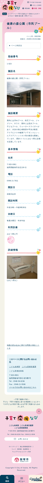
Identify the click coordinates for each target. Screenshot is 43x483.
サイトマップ (13, 446)
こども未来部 (14, 367)
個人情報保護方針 (26, 446)
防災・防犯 (37, 8)
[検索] (7, 479)
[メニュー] (21, 479)
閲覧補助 (27, 8)
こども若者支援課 (29, 367)
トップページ (12, 14)
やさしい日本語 (36, 5)
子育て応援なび (22, 14)
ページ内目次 (16, 45)
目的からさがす (34, 14)
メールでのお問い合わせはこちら (22, 387)
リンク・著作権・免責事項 (20, 449)
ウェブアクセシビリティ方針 (21, 452)
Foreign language (35, 2)
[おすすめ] (36, 479)
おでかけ (11, 16)
